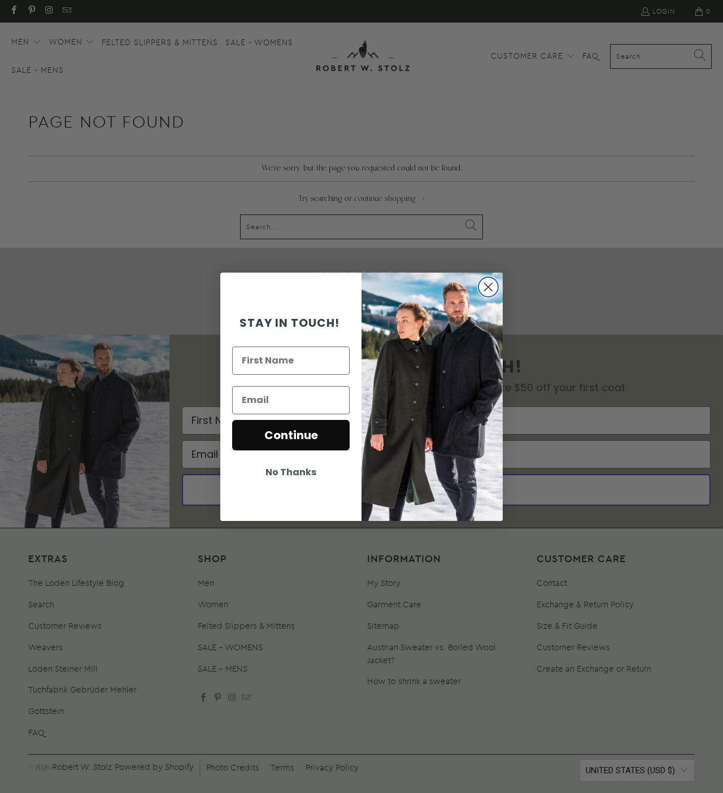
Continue (291, 435)
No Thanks (290, 472)
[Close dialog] (488, 287)
